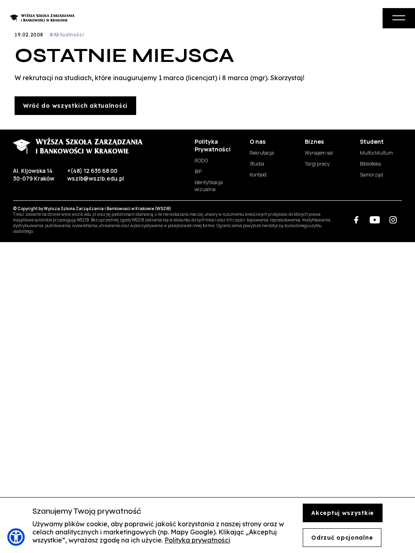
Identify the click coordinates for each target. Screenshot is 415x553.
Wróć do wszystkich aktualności (75, 105)
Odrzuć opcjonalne (342, 537)
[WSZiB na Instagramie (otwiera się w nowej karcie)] (393, 220)
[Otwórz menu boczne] (399, 18)
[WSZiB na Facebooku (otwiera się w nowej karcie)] (356, 220)
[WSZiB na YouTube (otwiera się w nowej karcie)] (375, 220)
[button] (16, 537)
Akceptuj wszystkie (342, 513)
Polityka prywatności (197, 540)
